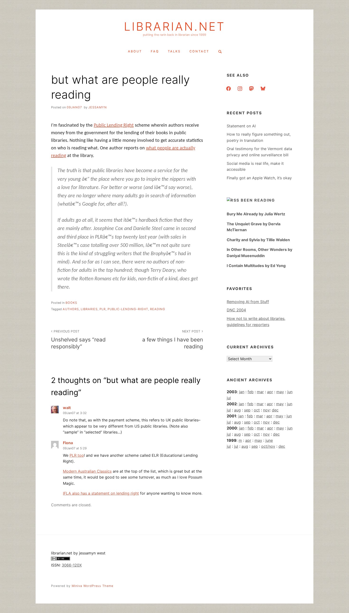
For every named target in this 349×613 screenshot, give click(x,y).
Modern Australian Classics (87, 471)
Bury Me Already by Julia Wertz (256, 214)
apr (270, 391)
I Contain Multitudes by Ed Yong (256, 265)
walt (67, 407)
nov (266, 410)
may (280, 391)
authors (71, 309)
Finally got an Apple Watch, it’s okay (259, 177)
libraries (89, 309)
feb (251, 391)
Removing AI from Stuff (248, 301)
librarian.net (174, 26)
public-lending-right (128, 309)
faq (155, 51)
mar (260, 391)
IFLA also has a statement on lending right (101, 493)
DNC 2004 (236, 310)
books (71, 302)
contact (199, 51)
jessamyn (97, 107)
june (269, 440)
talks (174, 51)
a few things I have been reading (172, 339)
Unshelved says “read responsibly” (78, 339)
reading (157, 309)
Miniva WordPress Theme (92, 586)
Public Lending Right (114, 125)
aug (237, 410)
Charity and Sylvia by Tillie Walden (258, 239)
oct (257, 410)
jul (229, 398)
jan (241, 391)
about (135, 51)
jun (289, 391)
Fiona (68, 442)
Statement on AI (241, 126)
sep (247, 410)
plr (102, 309)
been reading (258, 200)
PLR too (77, 455)
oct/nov (268, 446)
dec (275, 410)
